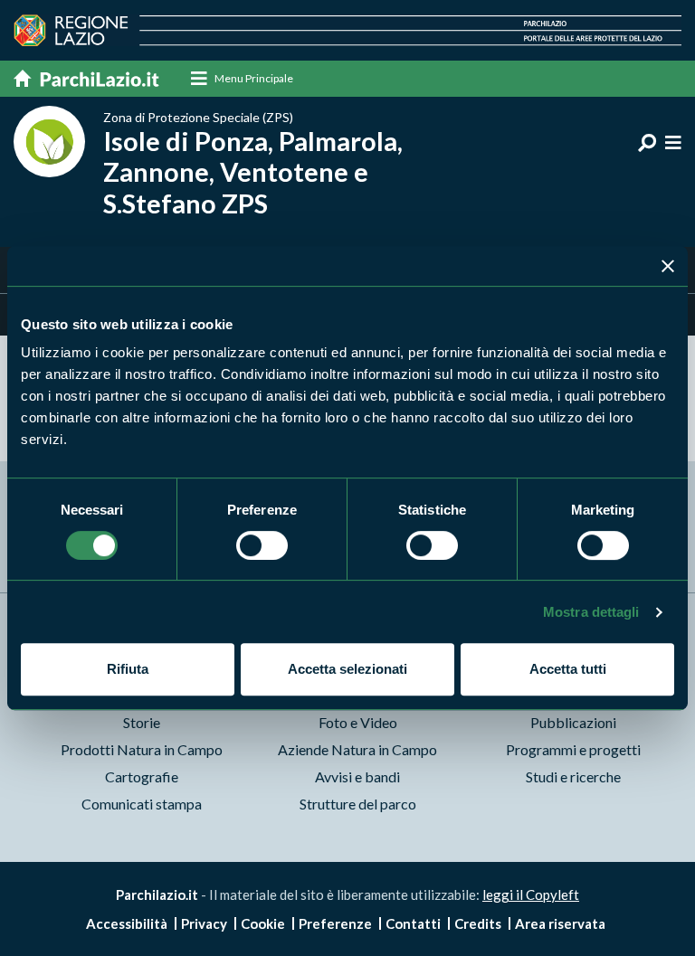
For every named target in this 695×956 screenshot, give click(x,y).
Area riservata (560, 923)
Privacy (204, 923)
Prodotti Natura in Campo (142, 749)
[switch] (262, 545)
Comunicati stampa (141, 803)
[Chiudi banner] (668, 266)
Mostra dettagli (591, 612)
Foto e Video (358, 722)
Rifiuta (127, 669)
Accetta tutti (567, 669)
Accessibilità (126, 923)
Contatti (413, 923)
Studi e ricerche (573, 776)
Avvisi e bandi (357, 776)
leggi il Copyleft (530, 894)
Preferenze (335, 923)
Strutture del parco (358, 803)
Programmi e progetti (573, 749)
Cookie (263, 923)
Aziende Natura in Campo (357, 749)
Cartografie (141, 776)
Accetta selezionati (347, 669)
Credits (477, 923)
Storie (141, 722)
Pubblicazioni (573, 722)
